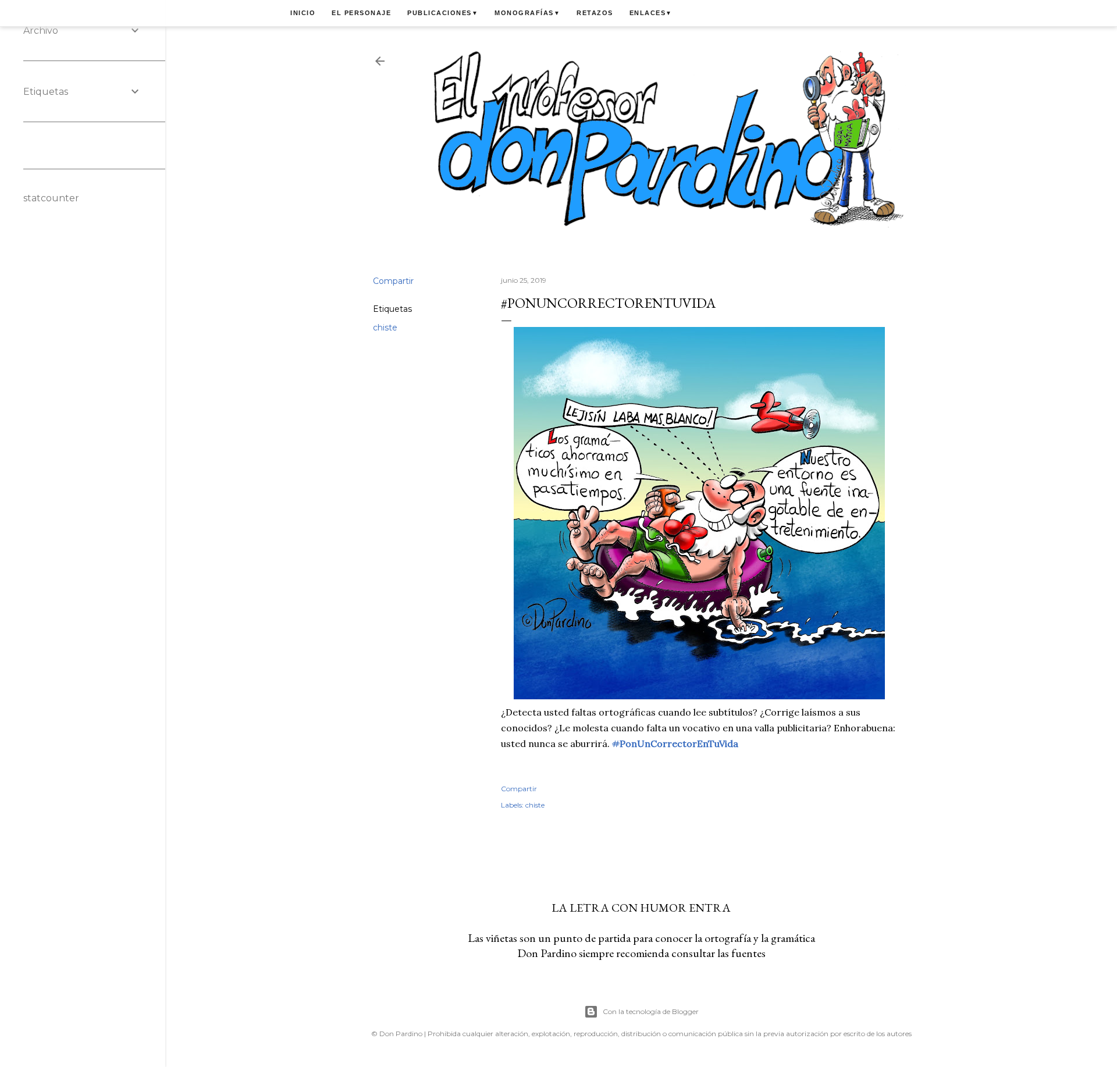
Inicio (302, 12)
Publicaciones (442, 12)
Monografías (527, 12)
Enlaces (651, 12)
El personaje (361, 12)
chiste (385, 327)
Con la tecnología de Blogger (651, 1011)
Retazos (595, 12)
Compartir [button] (393, 281)
